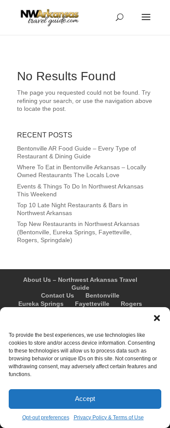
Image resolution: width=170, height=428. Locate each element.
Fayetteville (92, 303)
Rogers (131, 303)
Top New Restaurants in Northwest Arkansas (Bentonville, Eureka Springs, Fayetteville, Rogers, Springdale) (78, 231)
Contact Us (57, 295)
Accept (85, 398)
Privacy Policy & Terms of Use (109, 417)
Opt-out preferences (45, 417)
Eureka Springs (41, 303)
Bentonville (102, 295)
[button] (157, 318)
